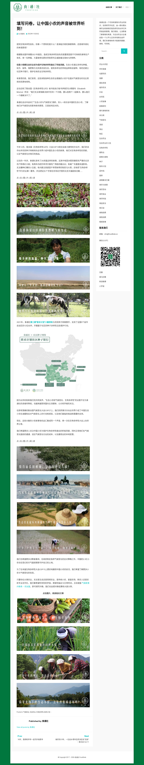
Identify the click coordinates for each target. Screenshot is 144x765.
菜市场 (101, 171)
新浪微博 (102, 282)
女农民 (101, 97)
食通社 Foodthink (80, 757)
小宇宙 (101, 286)
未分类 (101, 115)
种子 (101, 162)
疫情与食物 (103, 157)
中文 (127, 7)
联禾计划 (47, 712)
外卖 (101, 92)
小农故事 (102, 101)
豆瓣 (101, 272)
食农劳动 (102, 189)
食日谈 (101, 208)
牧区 (101, 134)
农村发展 (102, 69)
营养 (101, 176)
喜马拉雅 (102, 277)
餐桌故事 (102, 222)
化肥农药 (102, 74)
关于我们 (119, 7)
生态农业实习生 (105, 143)
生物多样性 (40, 712)
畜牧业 (101, 152)
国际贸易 (102, 83)
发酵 (101, 78)
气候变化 (26, 712)
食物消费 (102, 217)
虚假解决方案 (104, 180)
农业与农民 (103, 64)
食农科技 (102, 199)
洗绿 (101, 125)
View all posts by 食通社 (26, 727)
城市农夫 (102, 88)
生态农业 (33, 712)
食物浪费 (102, 213)
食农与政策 (103, 185)
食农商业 (102, 194)
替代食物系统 (104, 111)
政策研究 (102, 106)
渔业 (101, 129)
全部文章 (109, 7)
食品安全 (102, 203)
